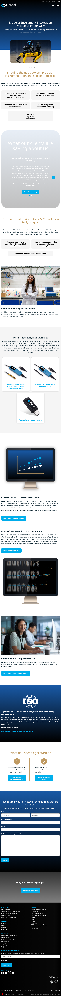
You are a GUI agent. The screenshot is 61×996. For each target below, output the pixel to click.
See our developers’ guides (44, 778)
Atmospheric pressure (39, 915)
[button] (53, 177)
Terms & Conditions (7, 990)
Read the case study (30, 192)
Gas (33, 917)
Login (42, 1)
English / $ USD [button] (56, 1)
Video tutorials (5, 937)
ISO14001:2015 (6, 731)
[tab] (27, 67)
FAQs (2, 947)
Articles (3, 943)
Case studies (5, 941)
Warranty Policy (29, 990)
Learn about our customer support (15, 673)
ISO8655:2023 (17, 731)
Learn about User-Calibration (13, 518)
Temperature (36, 911)
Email (4, 826)
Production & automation (9, 913)
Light (33, 919)
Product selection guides (8, 939)
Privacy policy (19, 990)
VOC (33, 921)
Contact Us (4, 929)
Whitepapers (5, 945)
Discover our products (30, 891)
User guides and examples (9, 935)
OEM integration (6, 910)
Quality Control (5, 915)
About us (4, 923)
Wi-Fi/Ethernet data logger (39, 925)
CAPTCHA (4, 961)
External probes (36, 927)
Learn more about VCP (11, 550)
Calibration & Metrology (8, 917)
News (3, 925)
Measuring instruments (38, 910)
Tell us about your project (11, 834)
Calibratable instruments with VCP (17, 778)
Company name (7, 819)
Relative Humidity (37, 913)
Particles (35, 923)
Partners (4, 927)
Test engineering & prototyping (10, 911)
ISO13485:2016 (28, 731)
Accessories (35, 929)
